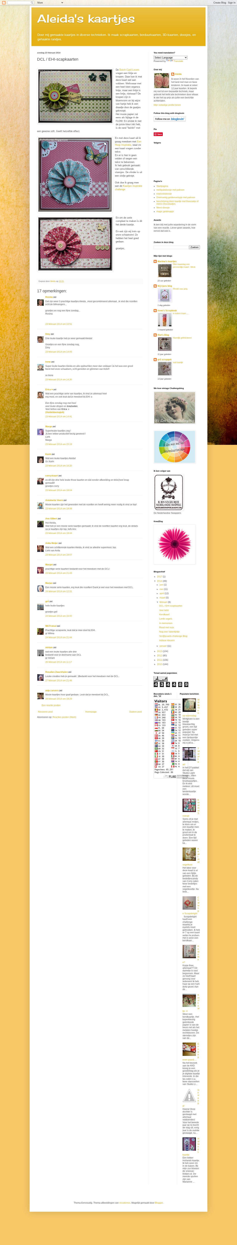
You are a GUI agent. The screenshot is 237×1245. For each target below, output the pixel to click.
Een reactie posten (51, 705)
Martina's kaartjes (167, 261)
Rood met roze (166, 627)
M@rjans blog (165, 286)
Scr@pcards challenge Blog (173, 636)
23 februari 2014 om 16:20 (58, 465)
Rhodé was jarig (180, 289)
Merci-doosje (163, 207)
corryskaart (51, 475)
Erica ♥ (49, 389)
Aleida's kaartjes (86, 18)
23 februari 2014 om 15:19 (58, 444)
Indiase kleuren (167, 640)
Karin (48, 454)
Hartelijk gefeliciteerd (182, 338)
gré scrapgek (165, 359)
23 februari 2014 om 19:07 (58, 555)
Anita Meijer (51, 543)
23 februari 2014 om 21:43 (58, 573)
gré (47, 601)
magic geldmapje (165, 211)
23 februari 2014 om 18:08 (58, 508)
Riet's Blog (163, 335)
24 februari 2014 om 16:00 (58, 616)
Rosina (49, 297)
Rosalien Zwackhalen (56, 672)
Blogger (159, 1203)
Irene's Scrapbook (167, 310)
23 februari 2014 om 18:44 (58, 533)
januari (163, 646)
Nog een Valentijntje (169, 631)
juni (162, 584)
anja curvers (52, 690)
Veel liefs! (164, 610)
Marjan (49, 583)
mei (162, 589)
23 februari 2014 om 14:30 (58, 379)
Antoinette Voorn (54, 500)
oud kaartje (178, 362)
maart (163, 597)
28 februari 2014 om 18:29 (58, 699)
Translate (178, 61)
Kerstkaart (164, 614)
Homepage (91, 712)
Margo (48, 426)
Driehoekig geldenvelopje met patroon (175, 197)
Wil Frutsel (50, 626)
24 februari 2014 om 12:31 (58, 591)
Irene (48, 362)
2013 (160, 651)
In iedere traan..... (181, 313)
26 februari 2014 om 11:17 (58, 662)
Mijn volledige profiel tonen (167, 105)
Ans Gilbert (51, 518)
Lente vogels (165, 619)
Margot (49, 564)
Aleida (178, 74)
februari (164, 602)
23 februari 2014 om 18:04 (58, 490)
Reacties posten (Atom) (64, 717)
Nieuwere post (45, 712)
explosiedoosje (164, 193)
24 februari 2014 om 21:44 (58, 637)
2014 (160, 581)
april (162, 593)
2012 (160, 655)
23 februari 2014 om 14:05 (58, 352)
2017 (160, 576)
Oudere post (135, 712)
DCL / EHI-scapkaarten (170, 606)
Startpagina (162, 186)
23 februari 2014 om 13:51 (58, 324)
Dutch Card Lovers (129, 69)
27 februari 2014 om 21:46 (58, 680)
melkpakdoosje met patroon (170, 190)
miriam (49, 647)
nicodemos (124, 1203)
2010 (160, 664)
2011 (160, 660)
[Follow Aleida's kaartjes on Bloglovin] (170, 121)
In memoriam (165, 623)
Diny (47, 334)
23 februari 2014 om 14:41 (58, 416)
